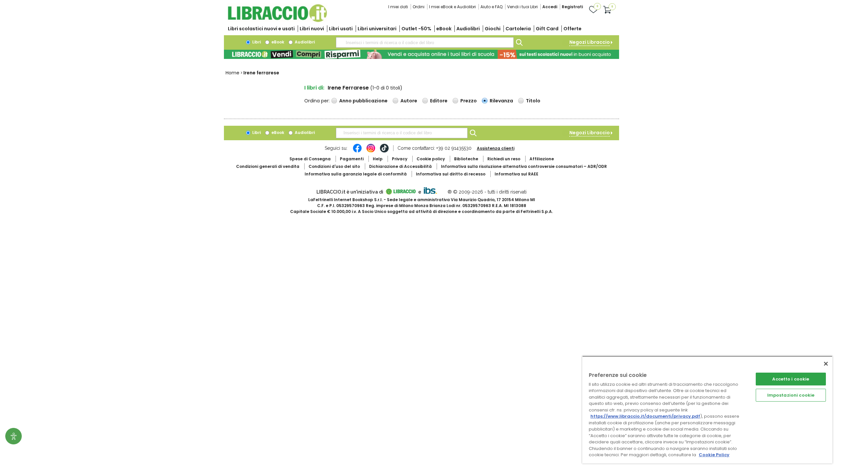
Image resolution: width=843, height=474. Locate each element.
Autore (408, 100)
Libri (256, 42)
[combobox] (425, 42)
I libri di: (314, 88)
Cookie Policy (714, 455)
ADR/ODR (524, 166)
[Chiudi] (826, 364)
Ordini (418, 7)
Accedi (549, 7)
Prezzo (468, 100)
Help (378, 159)
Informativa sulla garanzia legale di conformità (356, 174)
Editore (439, 100)
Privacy (399, 159)
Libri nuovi (312, 28)
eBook (443, 28)
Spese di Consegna (310, 159)
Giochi (493, 28)
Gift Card (547, 28)
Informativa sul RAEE (516, 174)
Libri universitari (377, 28)
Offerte (572, 28)
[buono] (421, 54)
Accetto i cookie (790, 379)
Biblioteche (466, 159)
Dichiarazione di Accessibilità (400, 166)
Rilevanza (501, 100)
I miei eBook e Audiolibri (452, 7)
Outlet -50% (416, 28)
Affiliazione (542, 159)
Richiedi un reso (503, 159)
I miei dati (398, 7)
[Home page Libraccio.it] (277, 20)
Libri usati (341, 28)
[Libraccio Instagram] (370, 151)
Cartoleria (518, 28)
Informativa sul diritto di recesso (450, 174)
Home (232, 72)
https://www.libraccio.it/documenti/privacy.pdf (645, 416)
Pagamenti (352, 159)
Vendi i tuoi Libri (522, 7)
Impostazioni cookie (790, 395)
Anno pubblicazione (363, 100)
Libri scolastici (261, 28)
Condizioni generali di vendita (267, 166)
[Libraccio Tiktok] (384, 151)
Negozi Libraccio (589, 42)
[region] (707, 409)
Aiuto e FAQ (491, 7)
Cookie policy (431, 159)
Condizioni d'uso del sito (334, 166)
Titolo (533, 100)
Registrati (572, 7)
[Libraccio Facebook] (357, 151)
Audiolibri (468, 28)
